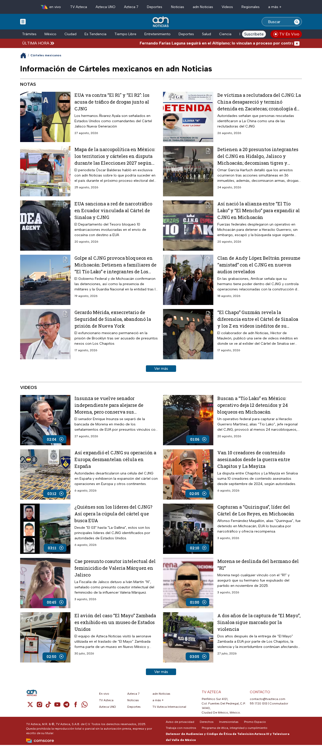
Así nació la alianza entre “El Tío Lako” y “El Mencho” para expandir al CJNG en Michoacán (258, 210)
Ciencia (225, 34)
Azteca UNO (105, 7)
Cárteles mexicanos (45, 55)
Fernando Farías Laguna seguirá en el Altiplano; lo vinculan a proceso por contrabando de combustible (212, 43)
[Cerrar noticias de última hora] (297, 43)
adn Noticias (203, 7)
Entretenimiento (157, 34)
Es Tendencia (95, 34)
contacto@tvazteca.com (267, 699)
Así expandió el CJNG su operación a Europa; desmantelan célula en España (115, 459)
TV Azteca (78, 7)
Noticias (177, 7)
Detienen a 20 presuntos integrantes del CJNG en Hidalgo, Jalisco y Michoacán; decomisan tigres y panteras (257, 156)
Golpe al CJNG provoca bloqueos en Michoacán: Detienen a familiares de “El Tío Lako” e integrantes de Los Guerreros (115, 265)
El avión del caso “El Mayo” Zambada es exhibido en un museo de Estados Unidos (115, 622)
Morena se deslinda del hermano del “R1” (258, 564)
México (50, 34)
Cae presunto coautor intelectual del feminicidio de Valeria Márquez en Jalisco (115, 568)
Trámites (29, 34)
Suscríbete (254, 34)
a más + (274, 7)
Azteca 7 (131, 7)
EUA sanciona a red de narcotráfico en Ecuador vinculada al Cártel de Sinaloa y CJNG (113, 210)
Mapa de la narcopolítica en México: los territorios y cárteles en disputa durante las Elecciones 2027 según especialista (114, 156)
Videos (227, 7)
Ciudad (70, 34)
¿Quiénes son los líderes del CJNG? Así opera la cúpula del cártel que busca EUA (113, 513)
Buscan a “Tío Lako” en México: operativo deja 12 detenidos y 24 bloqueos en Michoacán (252, 405)
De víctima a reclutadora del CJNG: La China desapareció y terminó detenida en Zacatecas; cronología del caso (259, 102)
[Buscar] (297, 22)
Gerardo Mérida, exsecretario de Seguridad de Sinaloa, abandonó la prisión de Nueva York (112, 319)
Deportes (154, 7)
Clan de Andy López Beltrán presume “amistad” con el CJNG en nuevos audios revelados (258, 265)
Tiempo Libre (125, 34)
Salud (206, 34)
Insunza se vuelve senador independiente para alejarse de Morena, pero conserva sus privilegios (108, 405)
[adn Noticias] (161, 22)
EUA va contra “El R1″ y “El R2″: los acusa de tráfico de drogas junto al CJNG (111, 102)
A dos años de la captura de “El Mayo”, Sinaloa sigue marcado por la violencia (259, 622)
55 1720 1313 (258, 703)
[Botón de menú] (23, 21)
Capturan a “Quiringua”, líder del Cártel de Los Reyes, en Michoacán (255, 510)
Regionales (251, 7)
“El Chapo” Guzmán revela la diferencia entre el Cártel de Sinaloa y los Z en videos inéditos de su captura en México (257, 319)
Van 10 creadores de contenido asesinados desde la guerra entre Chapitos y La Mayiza (253, 459)
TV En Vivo (289, 34)
